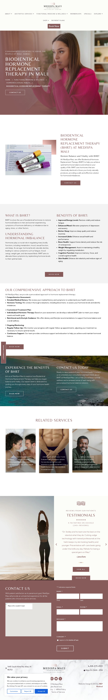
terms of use (73, 640)
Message (61, 619)
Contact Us (70, 183)
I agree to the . (69, 640)
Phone (83, 607)
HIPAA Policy (61, 689)
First (58, 600)
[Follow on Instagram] (52, 678)
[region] (27, 685)
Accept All (41, 691)
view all (81, 566)
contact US (15, 92)
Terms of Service (58, 692)
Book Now (81, 574)
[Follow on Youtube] (56, 678)
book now (14, 346)
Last (81, 600)
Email (60, 607)
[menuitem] (8, 14)
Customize (14, 691)
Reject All (27, 691)
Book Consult (3, 352)
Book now (54, 274)
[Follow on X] (60, 678)
